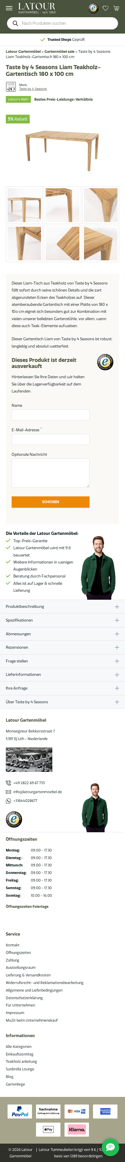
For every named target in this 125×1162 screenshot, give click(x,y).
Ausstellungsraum (20, 967)
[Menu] (9, 8)
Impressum (15, 1013)
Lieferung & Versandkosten (28, 975)
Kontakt (12, 945)
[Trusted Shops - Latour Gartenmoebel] (93, 8)
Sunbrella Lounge (20, 1069)
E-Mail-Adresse (27, 429)
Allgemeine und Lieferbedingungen (34, 990)
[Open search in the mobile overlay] (62, 23)
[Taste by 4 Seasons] (11, 87)
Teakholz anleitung (21, 1061)
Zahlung (12, 960)
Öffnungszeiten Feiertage (27, 906)
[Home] (37, 8)
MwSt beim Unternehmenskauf (32, 1020)
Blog (9, 1076)
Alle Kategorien (18, 1046)
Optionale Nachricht (29, 454)
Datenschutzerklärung (24, 998)
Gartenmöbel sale (59, 51)
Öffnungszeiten (18, 952)
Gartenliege (15, 1084)
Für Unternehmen (20, 1005)
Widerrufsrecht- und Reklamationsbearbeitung (44, 982)
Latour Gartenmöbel (23, 51)
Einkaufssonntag (19, 1054)
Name (17, 405)
